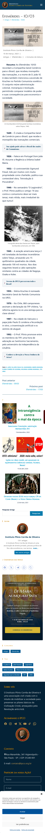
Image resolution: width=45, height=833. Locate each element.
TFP (41, 369)
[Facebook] (5, 723)
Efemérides (17, 57)
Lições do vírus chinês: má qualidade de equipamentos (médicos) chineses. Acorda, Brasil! (22, 462)
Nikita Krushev (37, 367)
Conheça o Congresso (22, 630)
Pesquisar (36, 513)
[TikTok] (29, 723)
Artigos (6, 57)
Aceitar (22, 811)
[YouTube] (24, 723)
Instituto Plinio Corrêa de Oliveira (17, 50)
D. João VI (9, 367)
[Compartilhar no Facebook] (4, 567)
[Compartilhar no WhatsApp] (24, 567)
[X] (20, 723)
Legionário (28, 367)
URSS (3, 371)
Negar (22, 818)
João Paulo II (18, 367)
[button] (41, 794)
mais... (35, 548)
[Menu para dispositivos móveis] (41, 4)
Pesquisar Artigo (8, 510)
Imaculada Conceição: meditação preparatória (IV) (22, 427)
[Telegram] (15, 723)
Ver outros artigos (22, 552)
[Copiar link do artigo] (30, 567)
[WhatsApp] (34, 723)
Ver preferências (22, 824)
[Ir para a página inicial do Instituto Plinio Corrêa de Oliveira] (22, 734)
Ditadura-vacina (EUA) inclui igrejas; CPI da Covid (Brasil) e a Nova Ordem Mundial (22, 497)
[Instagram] (10, 723)
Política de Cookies (15, 830)
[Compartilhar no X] (11, 567)
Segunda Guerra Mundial (30, 369)
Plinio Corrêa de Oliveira (11, 369)
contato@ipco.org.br (21, 763)
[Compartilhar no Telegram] (17, 567)
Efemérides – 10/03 (18, 20)
